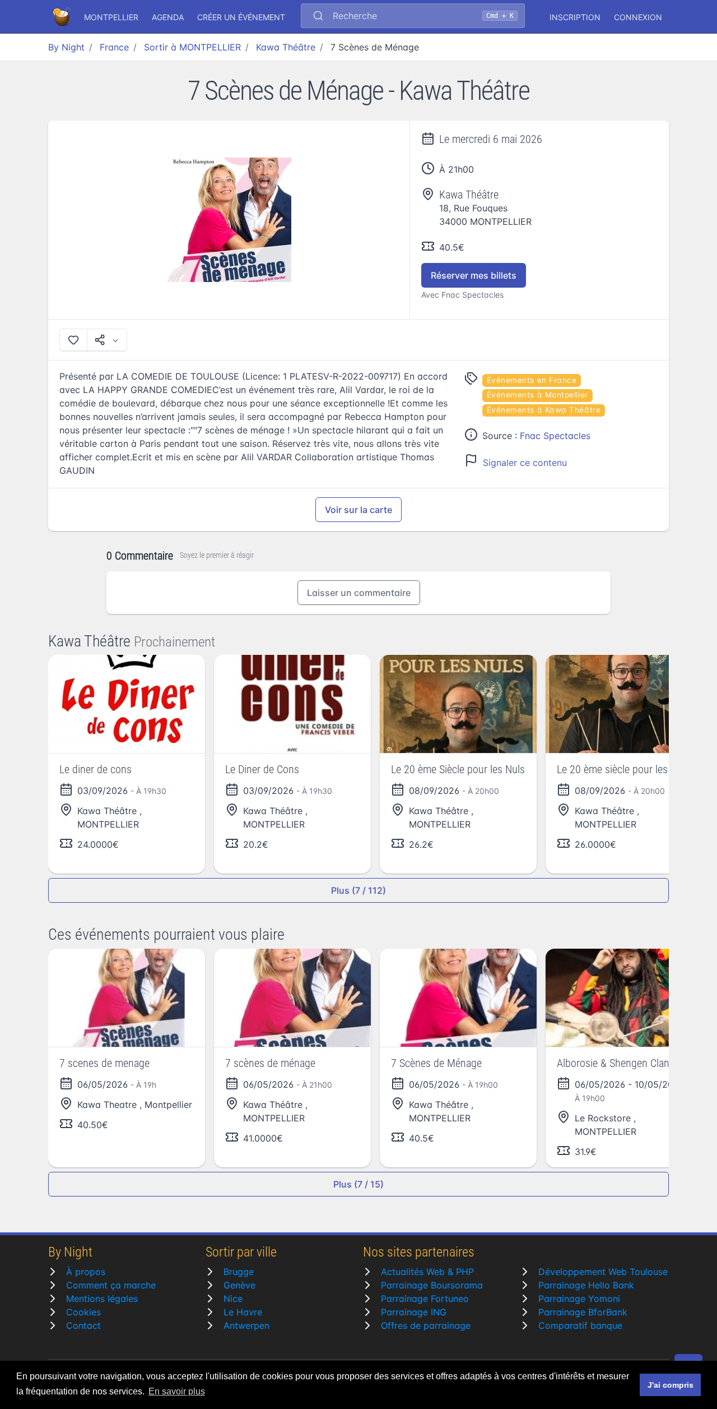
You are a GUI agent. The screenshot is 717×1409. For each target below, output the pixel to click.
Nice (233, 1298)
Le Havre (243, 1312)
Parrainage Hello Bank (586, 1285)
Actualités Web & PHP (427, 1271)
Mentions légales (102, 1298)
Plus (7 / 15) (358, 1184)
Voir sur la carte (358, 509)
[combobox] (413, 16)
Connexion (638, 17)
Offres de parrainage (426, 1325)
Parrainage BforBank (582, 1312)
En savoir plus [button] (176, 1391)
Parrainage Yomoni (579, 1298)
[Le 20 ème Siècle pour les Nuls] (458, 704)
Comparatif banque (580, 1325)
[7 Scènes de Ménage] (229, 220)
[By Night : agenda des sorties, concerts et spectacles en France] (62, 16)
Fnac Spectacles (555, 435)
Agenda (168, 17)
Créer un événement (241, 17)
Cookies (83, 1312)
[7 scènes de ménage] (292, 998)
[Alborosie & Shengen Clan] (624, 998)
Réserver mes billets (473, 275)
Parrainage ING (413, 1312)
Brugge (239, 1271)
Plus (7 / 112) (358, 890)
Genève (239, 1285)
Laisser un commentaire (359, 592)
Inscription (575, 17)
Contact (83, 1325)
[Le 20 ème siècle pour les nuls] (624, 704)
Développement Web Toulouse (603, 1271)
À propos (85, 1271)
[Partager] (107, 340)
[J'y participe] (73, 340)
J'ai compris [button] (670, 1384)
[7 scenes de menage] (126, 998)
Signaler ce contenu (525, 462)
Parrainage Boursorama (432, 1285)
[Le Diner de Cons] (292, 704)
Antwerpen (246, 1325)
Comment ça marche (111, 1285)
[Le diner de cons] (126, 704)
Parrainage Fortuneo (425, 1298)
